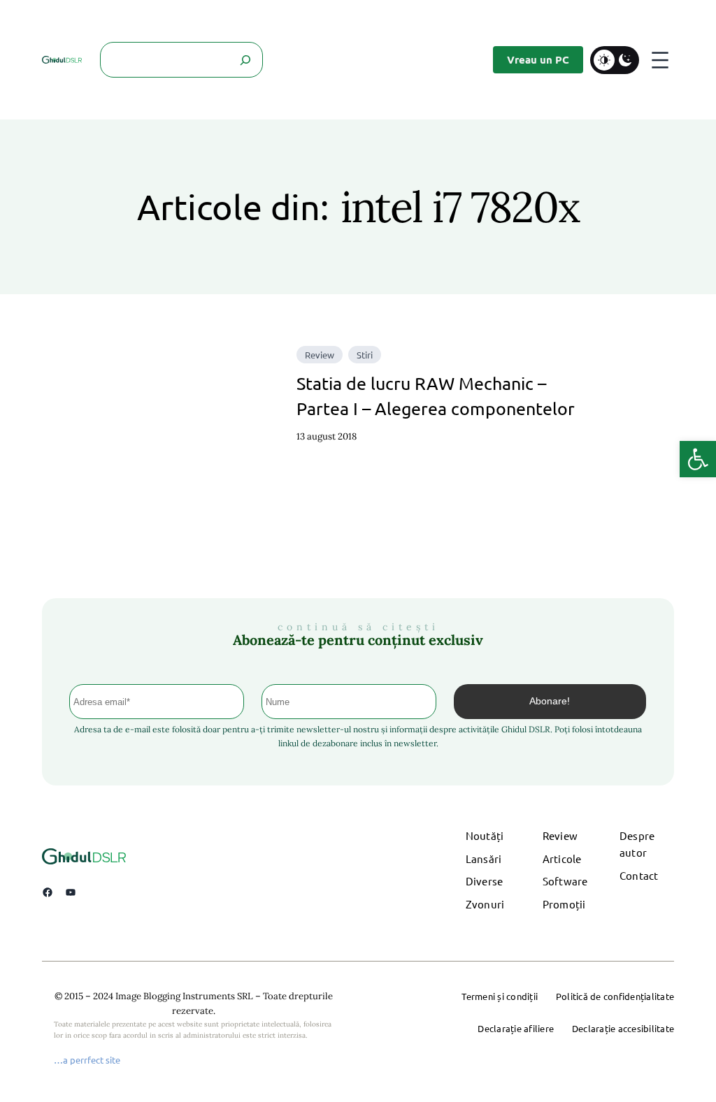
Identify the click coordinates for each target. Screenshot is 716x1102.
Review (319, 355)
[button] (698, 459)
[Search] (245, 59)
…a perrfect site (87, 1060)
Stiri (365, 355)
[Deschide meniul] (660, 60)
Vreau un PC (538, 59)
